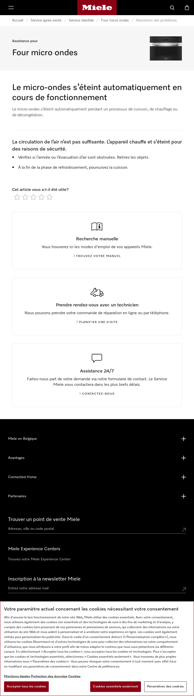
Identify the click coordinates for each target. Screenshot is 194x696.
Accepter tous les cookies (26, 686)
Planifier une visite (98, 322)
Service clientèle (81, 20)
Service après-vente (46, 20)
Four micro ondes (115, 20)
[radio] (17, 197)
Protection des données (49, 676)
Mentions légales (17, 676)
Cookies (74, 676)
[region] (97, 648)
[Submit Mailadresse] (184, 589)
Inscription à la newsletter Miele (44, 579)
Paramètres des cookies (165, 686)
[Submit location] (184, 530)
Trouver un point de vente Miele (44, 519)
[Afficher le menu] (11, 8)
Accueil (17, 20)
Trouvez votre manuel (98, 256)
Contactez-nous (98, 393)
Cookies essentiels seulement (115, 686)
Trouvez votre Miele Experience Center (39, 559)
